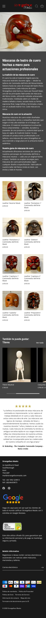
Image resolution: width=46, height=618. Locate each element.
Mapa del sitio (25, 598)
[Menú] (4, 6)
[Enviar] (42, 567)
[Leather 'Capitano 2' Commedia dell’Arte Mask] (33, 264)
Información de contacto (10, 598)
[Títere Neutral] (19, 365)
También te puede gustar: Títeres (15, 340)
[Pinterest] (9, 488)
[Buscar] (36, 6)
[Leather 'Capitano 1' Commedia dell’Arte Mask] (12, 264)
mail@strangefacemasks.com (14, 475)
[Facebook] (3, 488)
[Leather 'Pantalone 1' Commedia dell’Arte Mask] (33, 191)
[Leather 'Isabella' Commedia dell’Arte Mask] (12, 300)
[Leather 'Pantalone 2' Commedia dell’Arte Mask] (12, 227)
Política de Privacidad (26, 591)
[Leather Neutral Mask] (12, 191)
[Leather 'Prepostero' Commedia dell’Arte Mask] (33, 300)
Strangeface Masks (14, 608)
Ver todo (40, 343)
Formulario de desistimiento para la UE (15, 601)
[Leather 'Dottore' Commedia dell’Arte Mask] (33, 227)
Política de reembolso (9, 591)
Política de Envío (7, 595)
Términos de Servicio (22, 595)
